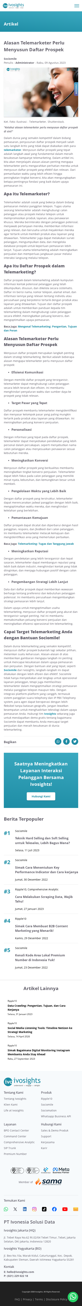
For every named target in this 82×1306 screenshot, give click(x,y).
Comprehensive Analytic (19, 1142)
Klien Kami (11, 1104)
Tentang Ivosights (15, 1098)
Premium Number (15, 1154)
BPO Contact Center (16, 1130)
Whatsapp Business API (56, 1116)
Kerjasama (48, 1142)
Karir (44, 1148)
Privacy (27, 1299)
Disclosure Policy (56, 1299)
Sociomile (47, 1104)
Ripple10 (46, 1098)
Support (46, 1136)
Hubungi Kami (41, 796)
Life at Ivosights (14, 1110)
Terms (39, 1299)
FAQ (17, 1299)
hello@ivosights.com (20, 1272)
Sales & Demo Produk (54, 1130)
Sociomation (49, 1110)
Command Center (15, 1136)
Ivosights (50, 713)
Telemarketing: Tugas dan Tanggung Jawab (46, 544)
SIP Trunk (10, 1148)
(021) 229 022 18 (17, 1276)
